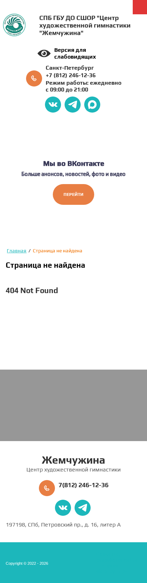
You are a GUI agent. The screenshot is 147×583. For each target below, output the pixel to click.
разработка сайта (116, 560)
